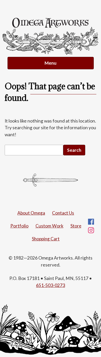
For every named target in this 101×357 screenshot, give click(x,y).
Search (74, 150)
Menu (50, 63)
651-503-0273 (50, 285)
